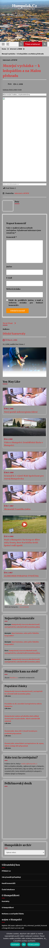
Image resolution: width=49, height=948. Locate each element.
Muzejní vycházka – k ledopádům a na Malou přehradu (22, 71)
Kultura (6, 329)
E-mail (9, 278)
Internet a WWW (10, 60)
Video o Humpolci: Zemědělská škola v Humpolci (23, 443)
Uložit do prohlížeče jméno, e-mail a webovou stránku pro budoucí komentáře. (26, 302)
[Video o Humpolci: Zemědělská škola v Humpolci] (24, 427)
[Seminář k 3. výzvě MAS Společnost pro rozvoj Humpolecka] (24, 460)
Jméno (9, 267)
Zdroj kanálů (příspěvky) (11, 877)
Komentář (11, 237)
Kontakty (5, 901)
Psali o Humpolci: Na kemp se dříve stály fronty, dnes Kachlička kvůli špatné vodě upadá (22, 542)
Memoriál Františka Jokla (17, 509)
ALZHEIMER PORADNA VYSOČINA (21, 576)
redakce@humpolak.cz (29, 764)
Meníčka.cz (14, 677)
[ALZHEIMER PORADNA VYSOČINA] (24, 561)
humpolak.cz (24, 5)
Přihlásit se (6, 871)
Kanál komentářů (8, 883)
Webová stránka (13, 289)
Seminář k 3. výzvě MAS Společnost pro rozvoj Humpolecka (24, 477)
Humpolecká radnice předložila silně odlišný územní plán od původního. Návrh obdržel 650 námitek (22, 718)
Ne (24, 944)
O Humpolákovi (8, 907)
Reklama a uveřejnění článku (13, 914)
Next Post (8, 323)
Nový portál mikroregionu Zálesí (20, 412)
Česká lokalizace (8, 889)
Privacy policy (33, 944)
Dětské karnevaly (14, 333)
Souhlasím (15, 944)
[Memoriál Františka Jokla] (24, 494)
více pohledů (24, 607)
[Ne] (46, 939)
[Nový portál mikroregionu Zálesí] (24, 397)
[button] (21, 44)
